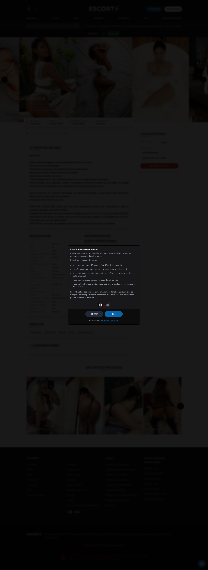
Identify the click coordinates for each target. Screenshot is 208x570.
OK (113, 314)
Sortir (94, 314)
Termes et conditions (109, 320)
